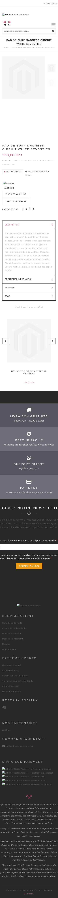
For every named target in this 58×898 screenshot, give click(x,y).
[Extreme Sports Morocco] (29, 14)
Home (6, 48)
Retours (6, 644)
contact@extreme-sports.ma (19, 746)
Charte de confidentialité (14, 628)
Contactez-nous (10, 670)
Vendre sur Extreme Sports (15, 676)
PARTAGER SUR (10, 209)
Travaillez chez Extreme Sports (17, 681)
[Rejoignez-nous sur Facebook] (3, 707)
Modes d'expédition (11, 633)
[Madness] (8, 183)
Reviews (9, 288)
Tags (7, 296)
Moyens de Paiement (12, 639)
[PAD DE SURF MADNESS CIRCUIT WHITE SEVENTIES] (51, 68)
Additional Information (18, 279)
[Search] (53, 31)
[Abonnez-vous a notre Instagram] (5, 707)
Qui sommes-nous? (11, 665)
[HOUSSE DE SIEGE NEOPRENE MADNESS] (29, 341)
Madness (9, 188)
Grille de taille (9, 649)
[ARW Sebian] (29, 605)
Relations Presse (10, 686)
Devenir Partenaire (11, 692)
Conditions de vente (12, 623)
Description (12, 225)
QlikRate (6, 730)
